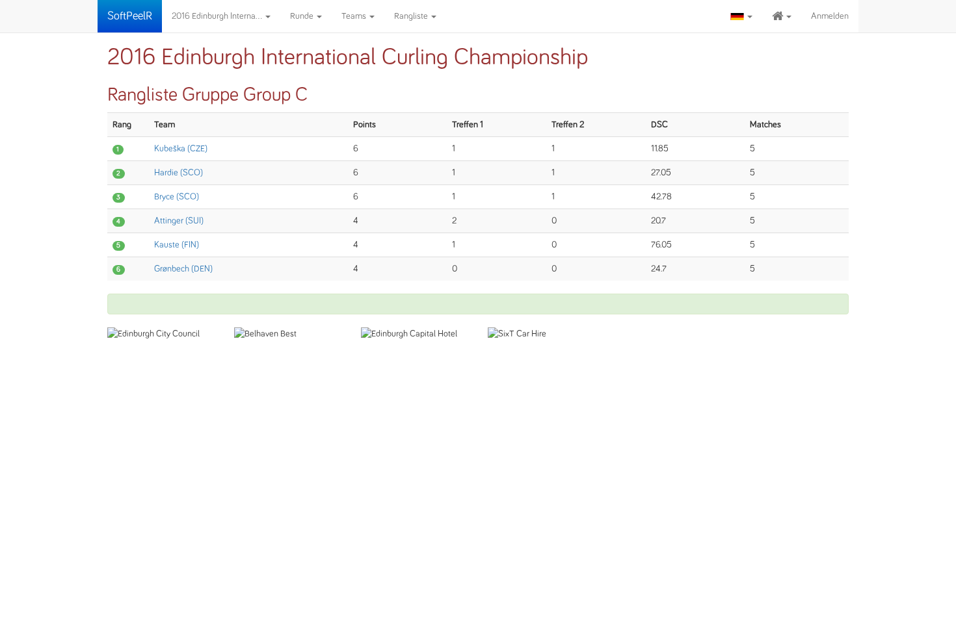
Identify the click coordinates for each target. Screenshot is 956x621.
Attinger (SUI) (179, 220)
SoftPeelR (129, 16)
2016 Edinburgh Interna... (218, 16)
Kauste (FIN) (176, 244)
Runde (302, 16)
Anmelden (830, 16)
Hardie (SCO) (178, 172)
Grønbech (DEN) (183, 268)
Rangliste (412, 16)
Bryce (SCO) (176, 196)
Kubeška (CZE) (180, 148)
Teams (354, 16)
